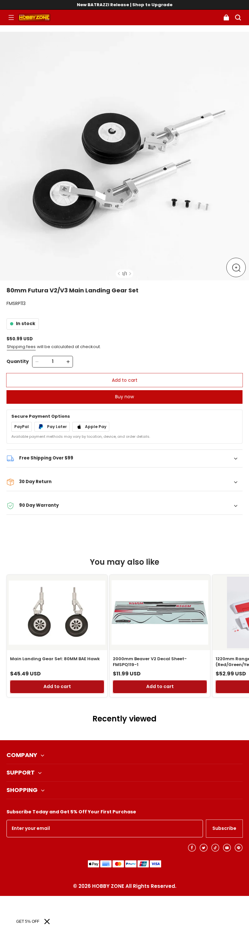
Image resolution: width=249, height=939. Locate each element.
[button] (11, 17)
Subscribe (224, 828)
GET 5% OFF (27, 921)
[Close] (47, 921)
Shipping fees (21, 347)
